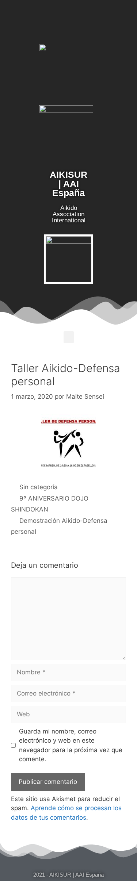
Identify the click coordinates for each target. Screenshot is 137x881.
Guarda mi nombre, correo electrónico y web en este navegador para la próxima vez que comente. (70, 745)
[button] (69, 337)
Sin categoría (38, 487)
